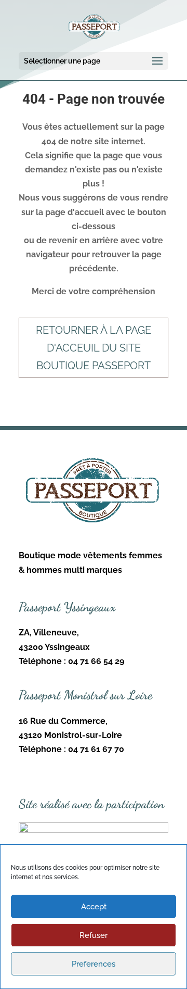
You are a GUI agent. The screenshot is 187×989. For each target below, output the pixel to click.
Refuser (93, 935)
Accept (93, 906)
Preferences (93, 964)
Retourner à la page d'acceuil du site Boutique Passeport (93, 348)
